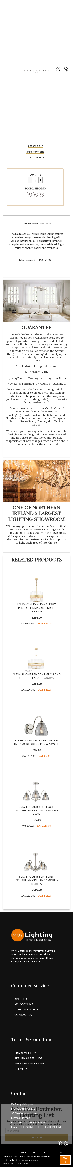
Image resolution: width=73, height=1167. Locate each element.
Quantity (35, 174)
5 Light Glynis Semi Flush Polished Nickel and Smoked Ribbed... (36, 880)
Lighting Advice (26, 1009)
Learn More (23, 1163)
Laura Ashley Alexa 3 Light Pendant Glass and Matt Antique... (36, 608)
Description (30, 223)
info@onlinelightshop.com (40, 366)
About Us (21, 998)
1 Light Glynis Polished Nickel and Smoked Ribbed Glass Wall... (36, 742)
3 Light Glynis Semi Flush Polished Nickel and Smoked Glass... (36, 810)
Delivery (45, 223)
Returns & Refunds (28, 1058)
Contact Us (23, 1014)
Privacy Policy (25, 1052)
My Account (23, 1004)
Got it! (65, 1160)
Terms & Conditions (29, 1063)
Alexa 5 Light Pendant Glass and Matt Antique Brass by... (36, 676)
